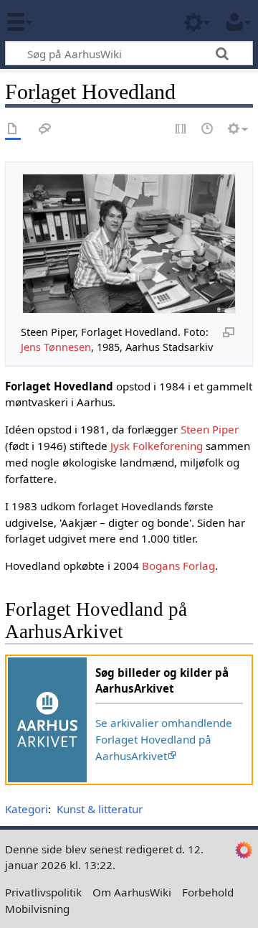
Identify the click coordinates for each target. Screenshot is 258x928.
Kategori (26, 809)
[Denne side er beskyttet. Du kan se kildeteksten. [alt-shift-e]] (181, 129)
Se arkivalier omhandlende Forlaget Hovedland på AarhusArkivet (163, 739)
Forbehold (208, 892)
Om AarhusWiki (131, 892)
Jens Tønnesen (56, 347)
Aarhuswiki (96, 21)
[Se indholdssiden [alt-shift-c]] (13, 129)
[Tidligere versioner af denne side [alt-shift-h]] (208, 129)
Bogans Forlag (178, 565)
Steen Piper (210, 429)
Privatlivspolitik (43, 892)
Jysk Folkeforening (156, 446)
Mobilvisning (37, 908)
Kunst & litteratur (100, 809)
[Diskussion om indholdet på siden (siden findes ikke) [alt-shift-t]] (45, 129)
